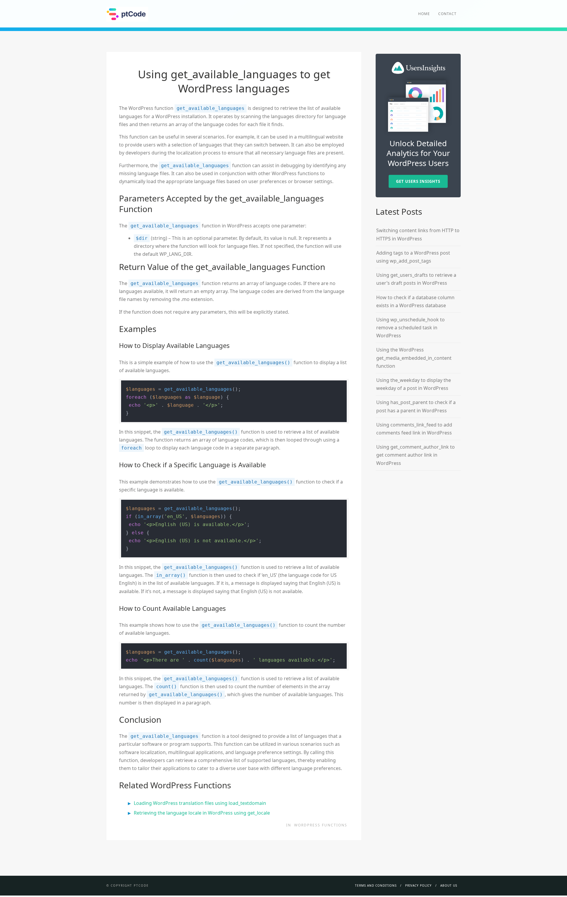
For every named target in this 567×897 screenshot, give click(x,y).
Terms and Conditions (376, 885)
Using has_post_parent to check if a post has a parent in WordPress (416, 406)
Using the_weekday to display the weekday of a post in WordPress (413, 384)
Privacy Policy (418, 885)
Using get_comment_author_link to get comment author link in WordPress (415, 455)
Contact (447, 13)
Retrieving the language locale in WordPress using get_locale (202, 813)
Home (424, 13)
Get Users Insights (418, 181)
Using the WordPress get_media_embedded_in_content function (414, 357)
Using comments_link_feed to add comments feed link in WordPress (414, 428)
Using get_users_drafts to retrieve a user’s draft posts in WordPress (416, 279)
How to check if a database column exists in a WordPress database (415, 301)
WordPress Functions (320, 825)
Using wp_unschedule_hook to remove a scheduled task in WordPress (410, 327)
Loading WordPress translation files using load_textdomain (200, 803)
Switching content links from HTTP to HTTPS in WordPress (418, 234)
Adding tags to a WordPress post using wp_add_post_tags (413, 257)
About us (448, 885)
